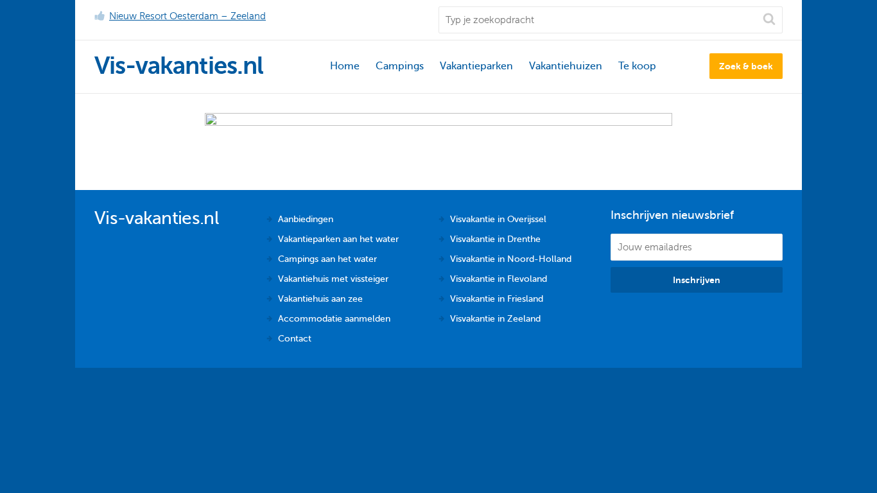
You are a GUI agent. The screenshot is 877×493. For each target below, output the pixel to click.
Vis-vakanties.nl (178, 66)
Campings (400, 66)
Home (345, 66)
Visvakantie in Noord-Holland (510, 259)
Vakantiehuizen (565, 66)
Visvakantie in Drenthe (495, 239)
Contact (294, 338)
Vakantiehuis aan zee (320, 299)
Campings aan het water (327, 259)
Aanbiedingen (305, 219)
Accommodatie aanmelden (334, 319)
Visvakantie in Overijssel (498, 219)
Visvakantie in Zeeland (495, 319)
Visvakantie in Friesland (496, 299)
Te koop (637, 66)
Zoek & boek (746, 66)
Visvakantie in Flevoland (498, 279)
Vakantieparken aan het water (338, 239)
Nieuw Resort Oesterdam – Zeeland (187, 16)
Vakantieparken (476, 66)
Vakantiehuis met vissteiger (333, 279)
